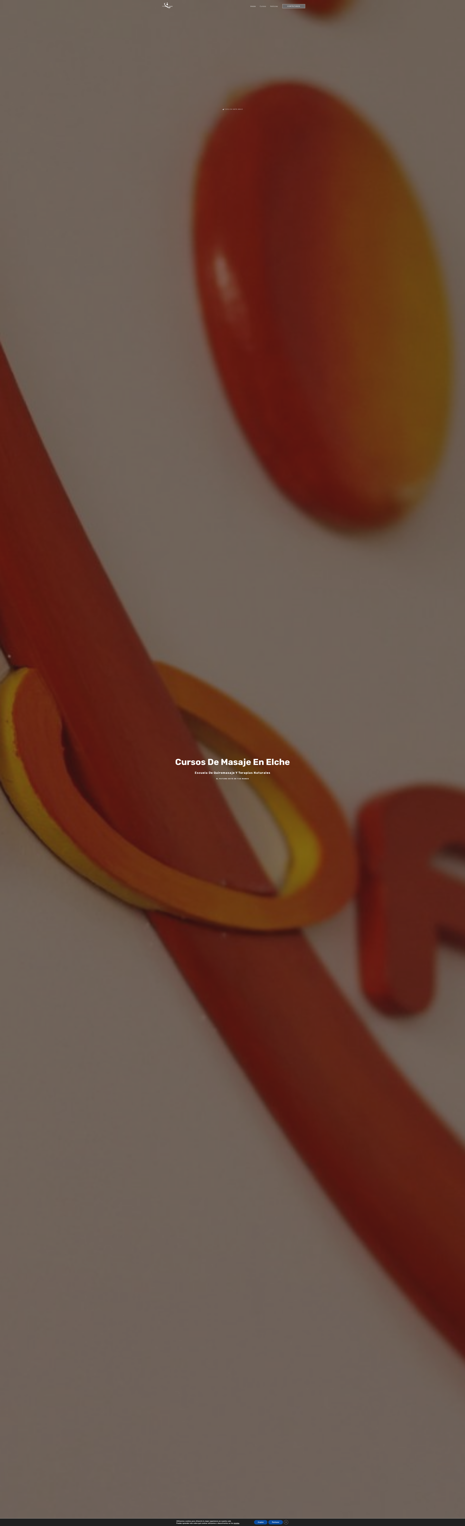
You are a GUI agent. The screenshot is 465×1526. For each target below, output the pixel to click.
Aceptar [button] (261, 1522)
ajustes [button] (236, 1523)
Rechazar (275, 1522)
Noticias (274, 6)
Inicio (253, 6)
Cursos (263, 6)
